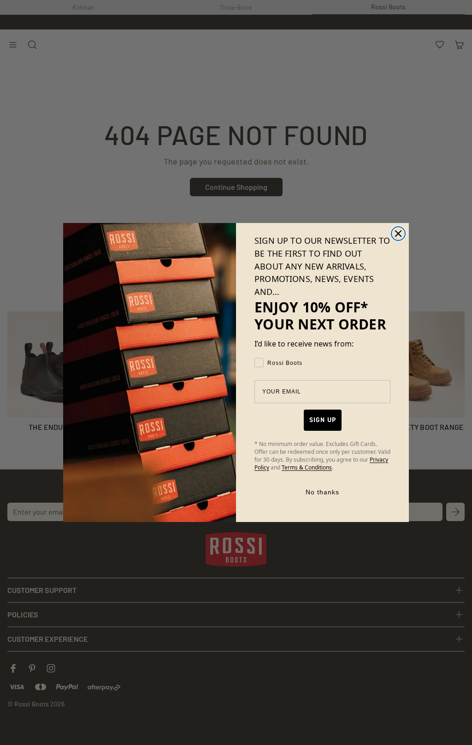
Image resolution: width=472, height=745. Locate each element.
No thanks (322, 492)
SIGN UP (322, 420)
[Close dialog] (398, 234)
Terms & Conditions (307, 467)
